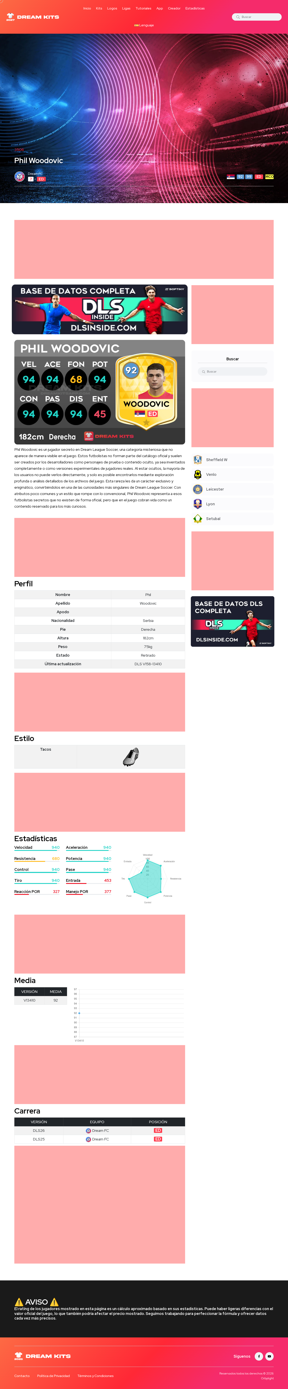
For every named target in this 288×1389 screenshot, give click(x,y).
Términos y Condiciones (95, 1376)
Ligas (126, 8)
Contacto (22, 1376)
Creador (174, 8)
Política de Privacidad (53, 1376)
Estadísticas (195, 8)
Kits (99, 8)
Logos (112, 8)
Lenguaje (146, 25)
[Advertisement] (140, 249)
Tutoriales (143, 8)
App (159, 8)
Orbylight (267, 1378)
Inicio (87, 8)
